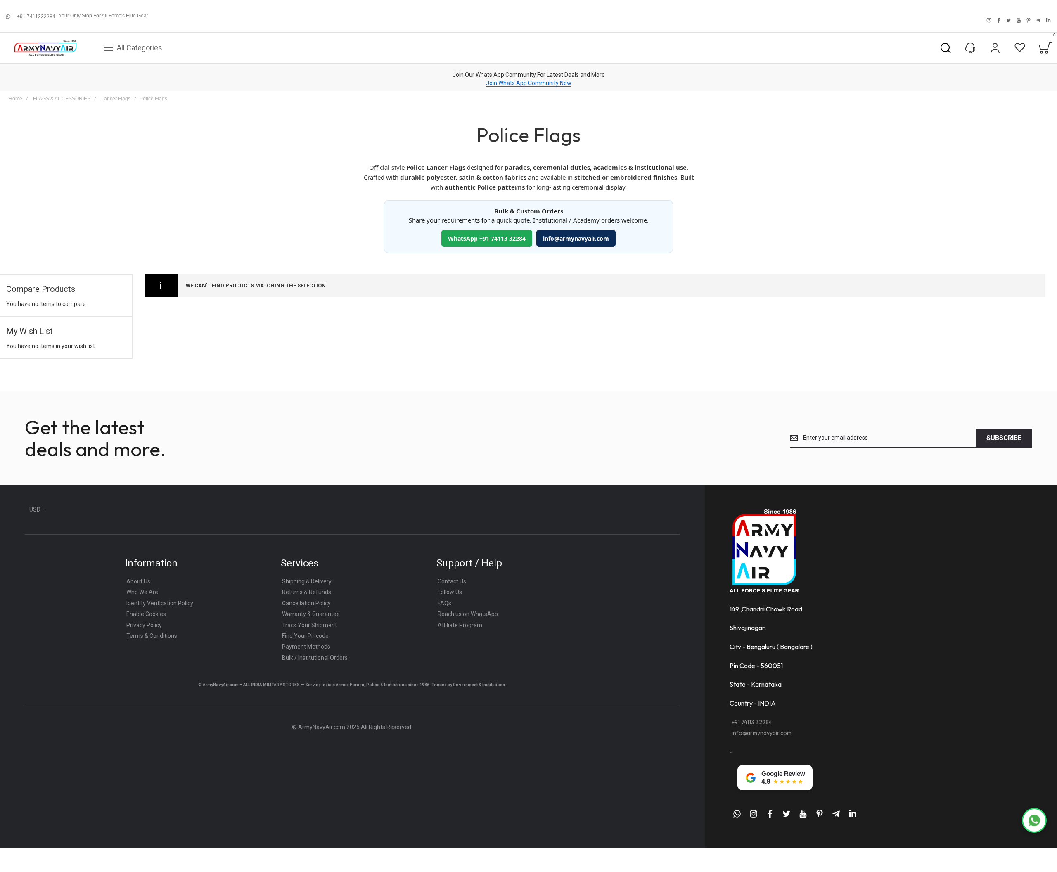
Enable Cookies (146, 614)
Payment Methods (306, 646)
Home (15, 99)
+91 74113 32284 (752, 722)
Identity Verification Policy (159, 603)
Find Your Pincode (305, 636)
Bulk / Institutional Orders (315, 657)
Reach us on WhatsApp (468, 614)
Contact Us (452, 581)
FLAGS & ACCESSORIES (61, 99)
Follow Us (450, 592)
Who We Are (142, 592)
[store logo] (45, 48)
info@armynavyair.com (576, 238)
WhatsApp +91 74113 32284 (487, 238)
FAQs (444, 603)
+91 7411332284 (36, 16)
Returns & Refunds (306, 592)
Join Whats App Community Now (528, 83)
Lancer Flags (115, 99)
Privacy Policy (144, 625)
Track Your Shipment (309, 625)
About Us (138, 581)
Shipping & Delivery (307, 581)
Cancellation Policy (306, 603)
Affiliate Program (460, 625)
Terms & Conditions (151, 636)
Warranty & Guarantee (311, 614)
